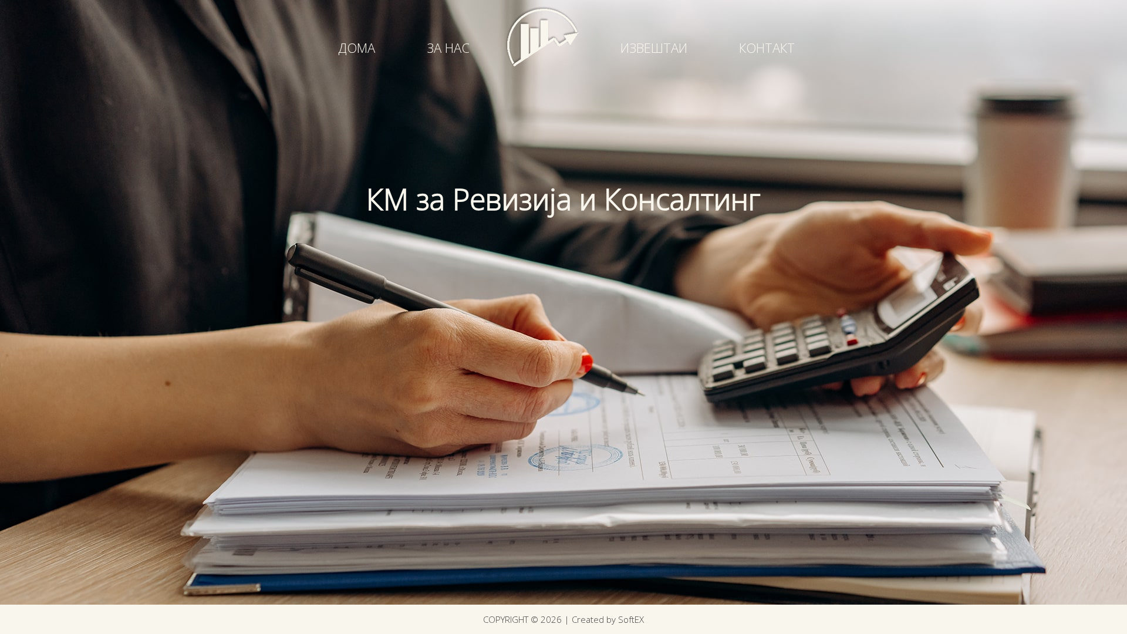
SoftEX (631, 619)
